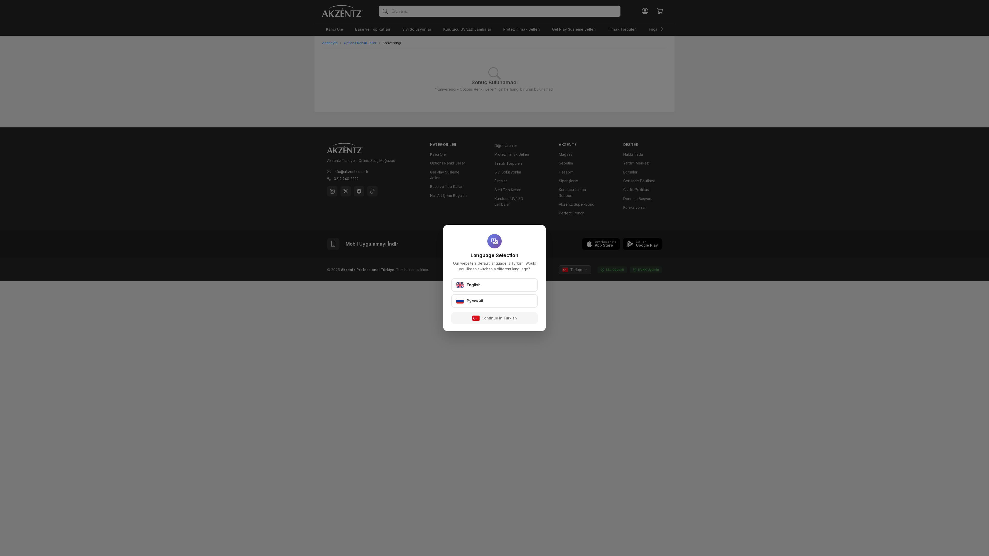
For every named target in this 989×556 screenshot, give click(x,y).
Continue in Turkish (499, 318)
